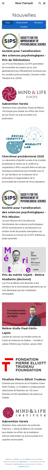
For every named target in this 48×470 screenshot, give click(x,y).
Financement (22, 22)
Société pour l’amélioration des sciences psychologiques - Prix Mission (24, 212)
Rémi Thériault (24, 3)
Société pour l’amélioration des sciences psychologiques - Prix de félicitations (24, 55)
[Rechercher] (40, 3)
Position (24, 27)
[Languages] (44, 3)
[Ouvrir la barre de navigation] (3, 3)
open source (19, 464)
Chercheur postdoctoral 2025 (23, 156)
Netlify (27, 459)
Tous (7, 22)
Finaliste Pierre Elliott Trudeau (24, 379)
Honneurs (38, 22)
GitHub (16, 459)
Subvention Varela (15, 103)
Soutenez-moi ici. (24, 466)
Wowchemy (23, 462)
